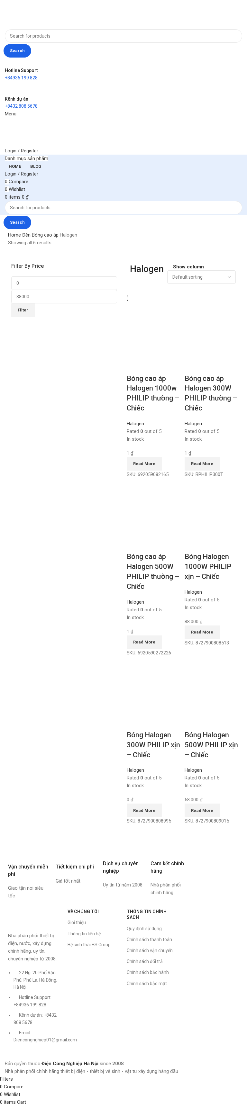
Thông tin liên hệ (84, 933)
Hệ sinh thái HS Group (89, 944)
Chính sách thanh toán (149, 939)
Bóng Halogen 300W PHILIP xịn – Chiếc (153, 745)
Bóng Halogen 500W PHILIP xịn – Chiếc (211, 745)
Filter (23, 310)
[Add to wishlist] (169, 366)
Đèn (27, 235)
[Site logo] (24, 14)
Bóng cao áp (46, 235)
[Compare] (135, 366)
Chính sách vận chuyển (150, 950)
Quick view (152, 366)
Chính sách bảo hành (148, 972)
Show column (188, 267)
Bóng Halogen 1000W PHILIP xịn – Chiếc (208, 566)
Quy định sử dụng (144, 928)
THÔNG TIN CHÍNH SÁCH (147, 914)
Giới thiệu (77, 922)
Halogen (135, 424)
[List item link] (34, 1009)
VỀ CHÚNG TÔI (83, 911)
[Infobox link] (28, 872)
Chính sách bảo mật (147, 983)
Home (15, 235)
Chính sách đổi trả (145, 961)
